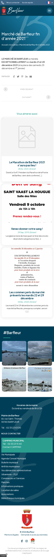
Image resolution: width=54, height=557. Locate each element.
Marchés (5, 482)
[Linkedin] (26, 77)
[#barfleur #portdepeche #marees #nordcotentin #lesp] (40, 379)
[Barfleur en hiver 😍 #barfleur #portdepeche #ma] (14, 353)
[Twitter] (18, 77)
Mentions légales (11, 534)
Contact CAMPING (12, 447)
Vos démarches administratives (16, 470)
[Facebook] (14, 77)
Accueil (5, 44)
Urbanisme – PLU (9, 474)
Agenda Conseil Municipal (13, 458)
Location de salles (10, 490)
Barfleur (30, 532)
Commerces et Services (13, 478)
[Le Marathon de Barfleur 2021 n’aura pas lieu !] (27, 136)
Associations (7, 494)
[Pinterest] (22, 77)
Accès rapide (27, 2)
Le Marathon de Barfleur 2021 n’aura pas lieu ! (27, 164)
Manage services (4, 556)
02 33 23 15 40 (15, 443)
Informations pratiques (12, 486)
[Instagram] (26, 541)
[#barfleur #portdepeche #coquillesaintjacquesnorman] (14, 379)
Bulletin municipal (9, 462)
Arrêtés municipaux (10, 466)
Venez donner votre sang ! (27, 228)
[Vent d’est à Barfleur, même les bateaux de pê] (40, 353)
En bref (33, 169)
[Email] (31, 77)
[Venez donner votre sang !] (27, 203)
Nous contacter (13, 2)
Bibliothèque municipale (13, 498)
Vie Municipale (8, 454)
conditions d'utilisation (31, 551)
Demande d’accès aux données (34, 534)
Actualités (13, 44)
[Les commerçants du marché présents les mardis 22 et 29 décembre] (27, 266)
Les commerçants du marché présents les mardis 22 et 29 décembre (27, 295)
